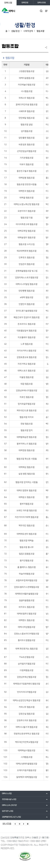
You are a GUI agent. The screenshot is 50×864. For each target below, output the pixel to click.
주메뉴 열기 (46, 11)
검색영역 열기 (41, 11)
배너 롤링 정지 (19, 824)
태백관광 (25, 3)
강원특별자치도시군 (11, 817)
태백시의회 (41, 3)
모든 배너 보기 (28, 824)
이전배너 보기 (15, 824)
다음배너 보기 (23, 824)
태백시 (7, 793)
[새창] (25, 856)
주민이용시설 (9, 799)
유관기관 (7, 811)
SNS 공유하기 (46, 47)
